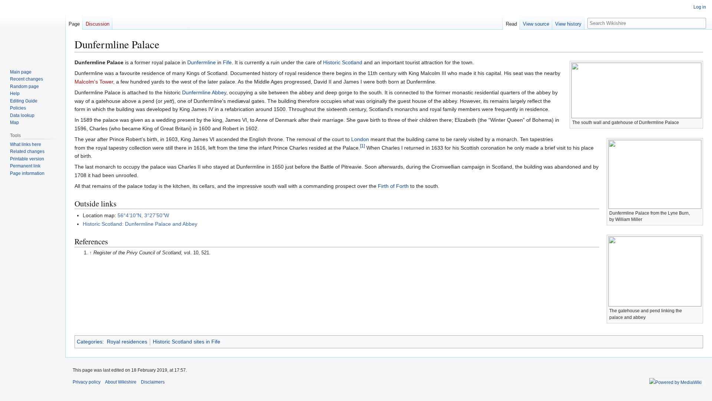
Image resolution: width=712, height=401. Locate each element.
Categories (89, 342)
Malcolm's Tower (94, 82)
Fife (227, 62)
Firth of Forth (393, 186)
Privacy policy (86, 382)
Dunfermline (201, 62)
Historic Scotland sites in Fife (186, 342)
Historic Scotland (342, 62)
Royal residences (127, 342)
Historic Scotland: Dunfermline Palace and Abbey (140, 224)
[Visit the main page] (32, 29)
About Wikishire (120, 382)
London (360, 139)
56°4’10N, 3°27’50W (143, 215)
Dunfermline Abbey (204, 92)
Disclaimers (153, 382)
